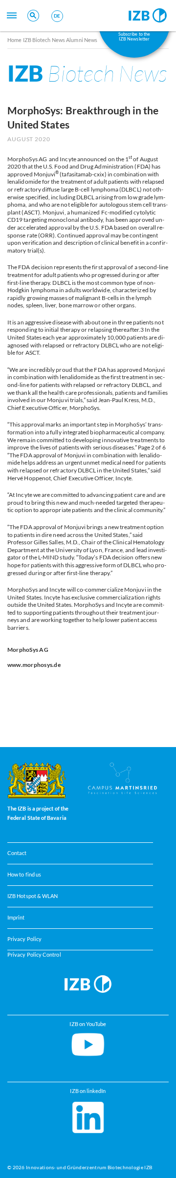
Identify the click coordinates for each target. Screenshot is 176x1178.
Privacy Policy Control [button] (34, 955)
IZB (87, 73)
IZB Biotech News (44, 40)
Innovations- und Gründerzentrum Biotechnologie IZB (89, 1167)
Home (14, 40)
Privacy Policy (24, 939)
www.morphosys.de (34, 665)
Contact (17, 853)
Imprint (16, 918)
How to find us (24, 875)
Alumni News (81, 40)
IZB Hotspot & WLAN (32, 896)
